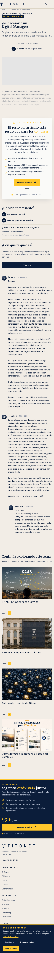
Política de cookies (10, 936)
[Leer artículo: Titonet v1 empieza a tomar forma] (27, 633)
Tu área (25, 189)
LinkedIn (5, 231)
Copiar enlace (17, 231)
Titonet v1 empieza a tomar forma (21, 652)
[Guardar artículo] (14, 49)
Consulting (6, 913)
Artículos (26, 10)
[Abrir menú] (51, 4)
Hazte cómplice (24, 182)
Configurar (9, 942)
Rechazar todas (27, 942)
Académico (14, 10)
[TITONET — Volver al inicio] (13, 4)
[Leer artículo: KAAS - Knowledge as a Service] (27, 583)
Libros (4, 880)
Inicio (4, 10)
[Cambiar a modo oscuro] (46, 4)
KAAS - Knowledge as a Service (20, 601)
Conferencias (7, 889)
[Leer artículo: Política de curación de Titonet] (27, 684)
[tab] (5, 562)
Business (5, 908)
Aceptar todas (11, 948)
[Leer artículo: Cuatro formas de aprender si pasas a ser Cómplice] (27, 735)
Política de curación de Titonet (19, 703)
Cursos (5, 885)
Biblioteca (6, 876)
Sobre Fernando (8, 900)
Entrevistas (6, 917)
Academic (6, 904)
